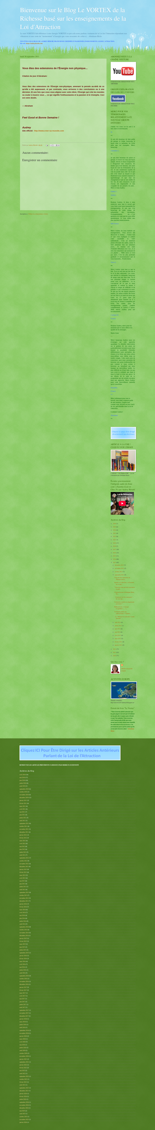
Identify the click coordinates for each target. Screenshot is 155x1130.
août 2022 (22, 1073)
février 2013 (118, 642)
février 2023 (23, 1082)
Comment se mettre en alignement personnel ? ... (124, 603)
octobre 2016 (23, 979)
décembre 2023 (24, 1091)
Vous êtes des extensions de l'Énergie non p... (122, 578)
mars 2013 (118, 638)
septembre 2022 (24, 1076)
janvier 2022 (23, 1065)
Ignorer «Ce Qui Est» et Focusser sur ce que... (124, 583)
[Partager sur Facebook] (57, 145)
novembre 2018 (24, 1033)
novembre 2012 (24, 864)
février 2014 (23, 907)
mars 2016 (23, 961)
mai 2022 (22, 1070)
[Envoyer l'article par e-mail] (46, 145)
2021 (114, 540)
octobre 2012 (23, 861)
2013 (114, 562)
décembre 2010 (24, 797)
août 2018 (22, 1027)
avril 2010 (23, 775)
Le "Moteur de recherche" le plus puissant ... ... (124, 617)
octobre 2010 (23, 792)
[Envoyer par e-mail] (51, 145)
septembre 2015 (24, 953)
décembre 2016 (24, 984)
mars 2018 (23, 1022)
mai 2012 (22, 846)
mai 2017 (22, 999)
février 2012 (23, 838)
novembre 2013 (119, 568)
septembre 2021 (24, 1062)
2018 (114, 546)
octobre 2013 (119, 572)
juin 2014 (22, 918)
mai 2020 (22, 1045)
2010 (114, 656)
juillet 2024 (23, 1099)
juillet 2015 (23, 950)
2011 (114, 652)
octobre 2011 (23, 826)
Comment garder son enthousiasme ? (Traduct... (122, 612)
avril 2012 (23, 843)
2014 (114, 559)
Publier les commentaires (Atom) (38, 214)
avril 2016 (23, 964)
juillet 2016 (23, 970)
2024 (114, 530)
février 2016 (23, 958)
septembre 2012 (24, 858)
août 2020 (22, 1050)
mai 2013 (118, 632)
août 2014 (22, 924)
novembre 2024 (24, 1105)
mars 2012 (23, 841)
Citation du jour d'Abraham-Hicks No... (124, 593)
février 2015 (23, 941)
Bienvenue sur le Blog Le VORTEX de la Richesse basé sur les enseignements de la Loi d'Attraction (73, 18)
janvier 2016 (23, 956)
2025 (114, 527)
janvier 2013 (119, 645)
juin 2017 (22, 1002)
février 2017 (23, 990)
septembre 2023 (24, 1088)
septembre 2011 (24, 823)
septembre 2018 (24, 1030)
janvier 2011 (23, 800)
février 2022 (23, 1068)
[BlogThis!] (53, 145)
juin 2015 (22, 947)
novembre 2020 (24, 1056)
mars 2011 (23, 806)
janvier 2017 (23, 987)
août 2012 (22, 855)
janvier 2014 (23, 904)
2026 (114, 524)
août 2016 (22, 973)
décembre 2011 (24, 832)
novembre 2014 (24, 933)
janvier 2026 (23, 1122)
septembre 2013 (119, 575)
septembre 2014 (24, 927)
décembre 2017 (24, 1016)
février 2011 (23, 803)
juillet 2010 (23, 783)
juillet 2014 (23, 921)
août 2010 (22, 786)
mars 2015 (23, 944)
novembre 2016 (24, 981)
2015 (114, 556)
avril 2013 (118, 635)
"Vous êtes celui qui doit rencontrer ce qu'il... (124, 588)
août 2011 (22, 821)
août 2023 (22, 1085)
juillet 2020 (23, 1048)
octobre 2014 (23, 930)
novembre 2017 (24, 1013)
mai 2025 (22, 1111)
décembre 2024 (24, 1108)
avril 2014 (23, 912)
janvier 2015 (23, 938)
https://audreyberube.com (34, 43)
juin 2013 (118, 629)
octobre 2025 (23, 1117)
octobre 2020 (23, 1053)
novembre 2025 (24, 1119)
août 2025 (22, 1114)
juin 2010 (22, 780)
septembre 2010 (24, 789)
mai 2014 (22, 915)
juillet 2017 (23, 1004)
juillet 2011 (23, 818)
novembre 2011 (24, 829)
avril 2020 (23, 1042)
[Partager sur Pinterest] (59, 145)
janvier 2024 (23, 1093)
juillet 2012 (23, 852)
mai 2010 (22, 777)
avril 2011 (23, 809)
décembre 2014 (24, 935)
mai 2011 (22, 812)
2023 (114, 533)
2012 (114, 649)
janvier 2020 (23, 1036)
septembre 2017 (24, 1010)
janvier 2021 (23, 1059)
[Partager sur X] (55, 145)
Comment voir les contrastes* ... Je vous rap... (124, 598)
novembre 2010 (24, 795)
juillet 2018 (23, 1025)
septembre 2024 (24, 1102)
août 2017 (22, 1007)
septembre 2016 (24, 976)
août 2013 (118, 622)
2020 (114, 543)
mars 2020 (23, 1039)
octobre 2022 (23, 1079)
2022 (114, 536)
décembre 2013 (119, 565)
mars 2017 (23, 993)
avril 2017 (23, 996)
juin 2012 (22, 849)
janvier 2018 (23, 1019)
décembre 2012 (24, 866)
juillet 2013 (118, 626)
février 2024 (23, 1096)
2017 (114, 549)
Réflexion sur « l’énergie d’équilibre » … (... (121, 608)
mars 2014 (23, 910)
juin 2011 (22, 815)
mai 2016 (22, 967)
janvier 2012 (23, 835)
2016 (114, 553)
